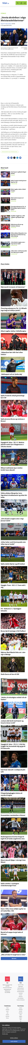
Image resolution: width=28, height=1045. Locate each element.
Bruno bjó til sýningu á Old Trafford (13, 631)
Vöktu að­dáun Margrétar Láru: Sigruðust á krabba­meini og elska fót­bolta (19, 235)
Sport (7, 1011)
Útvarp (7, 1018)
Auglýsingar (20, 986)
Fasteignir (21, 1009)
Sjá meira (14, 958)
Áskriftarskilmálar (20, 991)
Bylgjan (20, 1016)
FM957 (20, 1018)
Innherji (20, 1008)
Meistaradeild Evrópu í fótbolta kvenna (9, 151)
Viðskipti (7, 1009)
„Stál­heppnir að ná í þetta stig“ (11, 374)
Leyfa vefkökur (14, 1041)
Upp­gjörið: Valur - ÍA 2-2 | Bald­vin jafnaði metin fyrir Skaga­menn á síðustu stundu (12, 445)
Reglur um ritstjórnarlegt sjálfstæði (7, 986)
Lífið (7, 1013)
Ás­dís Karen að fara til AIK (10, 674)
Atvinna (20, 1011)
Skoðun (7, 1014)
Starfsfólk (21, 993)
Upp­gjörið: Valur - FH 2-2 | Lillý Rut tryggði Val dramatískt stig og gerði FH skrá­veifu (13, 746)
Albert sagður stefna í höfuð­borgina (13, 331)
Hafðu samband (21, 988)
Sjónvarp (7, 1016)
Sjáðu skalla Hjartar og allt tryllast (13, 564)
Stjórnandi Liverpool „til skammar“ (13, 287)
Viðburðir (20, 1013)
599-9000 (8, 992)
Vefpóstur (21, 996)
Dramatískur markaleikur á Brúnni (13, 815)
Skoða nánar (5, 1033)
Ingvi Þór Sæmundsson (6, 23)
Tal (20, 1021)
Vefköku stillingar (14, 1038)
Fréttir (7, 1008)
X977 (21, 1019)
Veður (21, 1014)
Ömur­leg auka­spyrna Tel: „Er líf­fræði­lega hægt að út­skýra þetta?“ (18, 208)
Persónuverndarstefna (7, 987)
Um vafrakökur (20, 998)
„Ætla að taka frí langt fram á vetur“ (13, 955)
